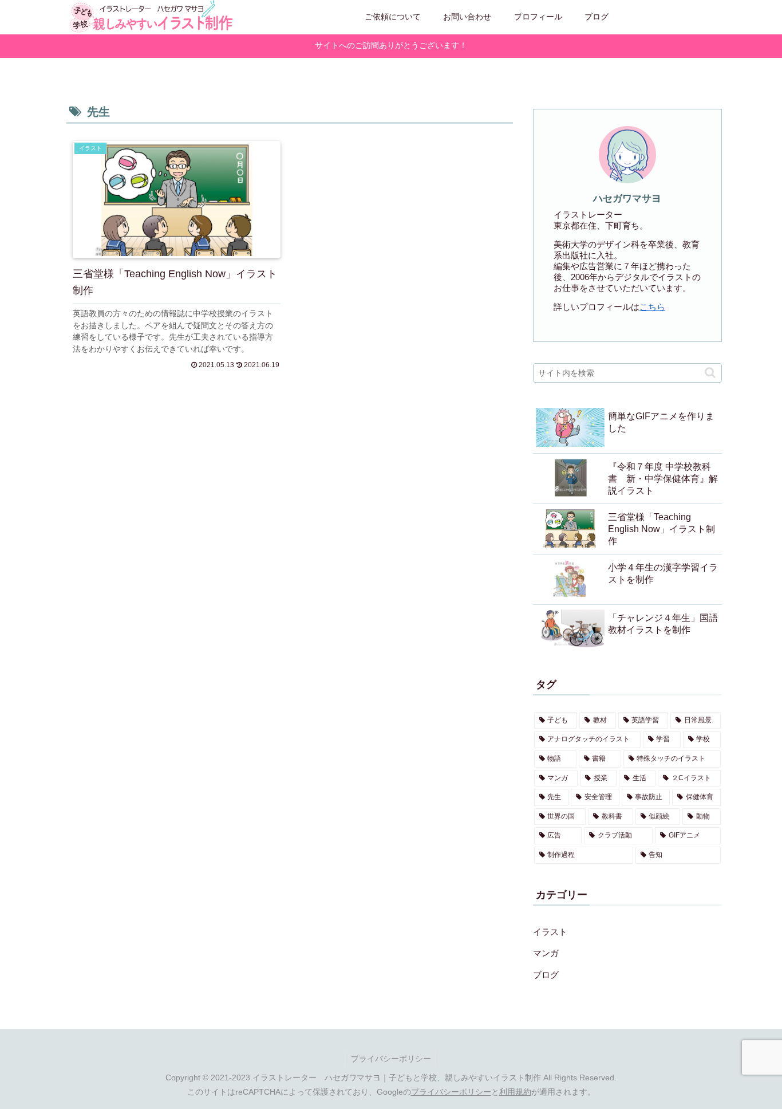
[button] (710, 372)
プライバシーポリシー (391, 1058)
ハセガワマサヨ (627, 198)
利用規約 (515, 1091)
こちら (652, 307)
